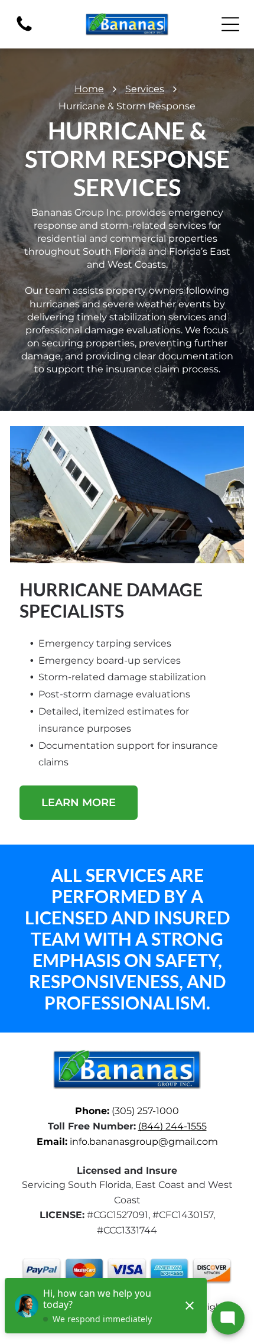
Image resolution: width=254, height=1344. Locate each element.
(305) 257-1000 (145, 1110)
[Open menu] (230, 24)
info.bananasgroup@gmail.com (144, 1141)
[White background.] (24, 30)
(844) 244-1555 (172, 1126)
